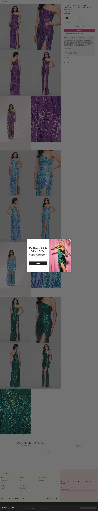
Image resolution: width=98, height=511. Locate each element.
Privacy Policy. (45, 508)
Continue (38, 263)
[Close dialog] (70, 240)
